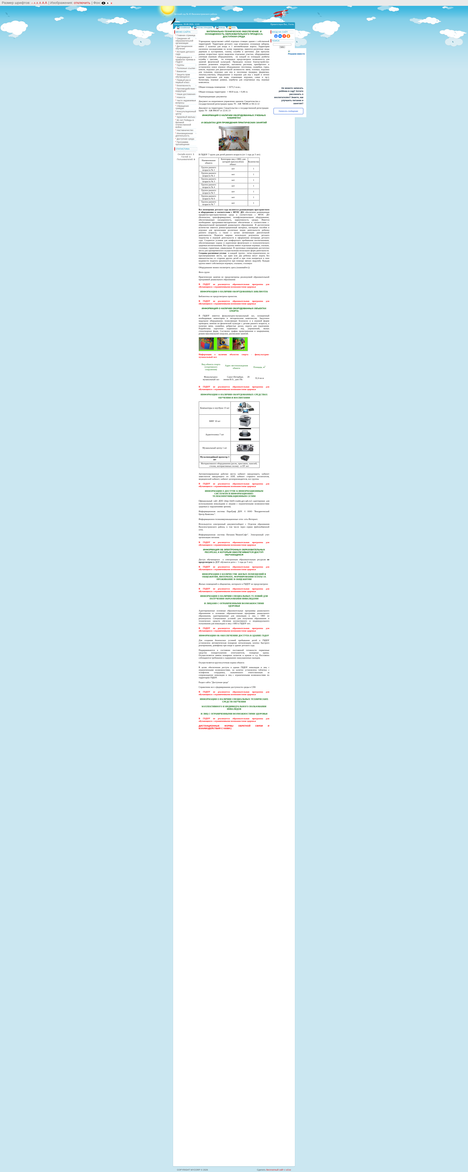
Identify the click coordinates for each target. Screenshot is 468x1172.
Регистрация (204, 27)
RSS (233, 27)
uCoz (288, 1170)
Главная (185, 27)
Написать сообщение (288, 111)
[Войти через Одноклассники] (288, 36)
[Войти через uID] (276, 36)
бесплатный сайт (275, 1170)
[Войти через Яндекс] (284, 36)
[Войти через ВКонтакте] (280, 36)
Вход (222, 27)
